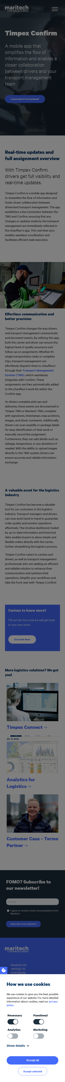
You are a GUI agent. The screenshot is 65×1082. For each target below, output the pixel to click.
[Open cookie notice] (3, 970)
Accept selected (32, 1071)
